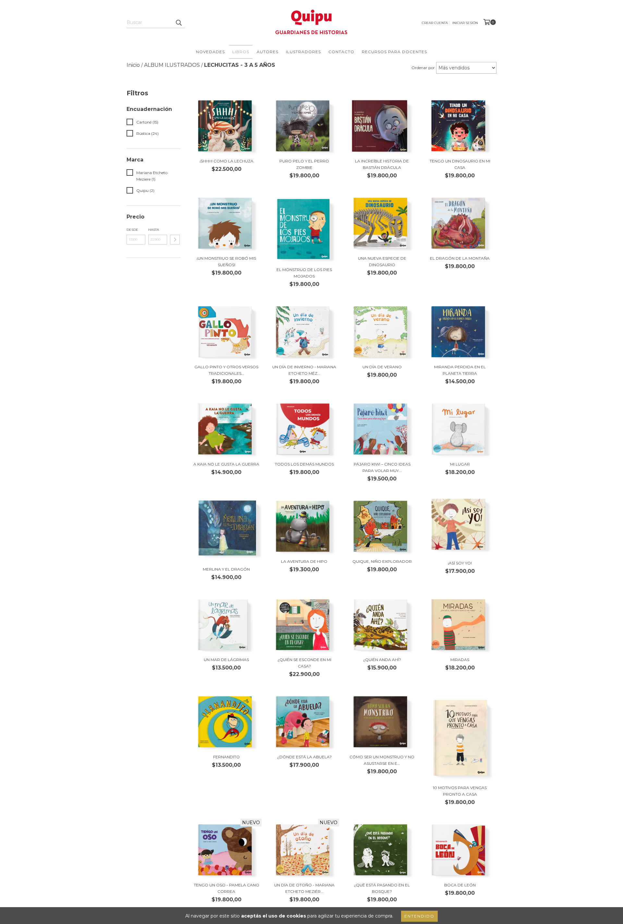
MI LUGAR (460, 464)
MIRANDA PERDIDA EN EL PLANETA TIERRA (460, 370)
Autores (267, 51)
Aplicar (175, 239)
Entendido (419, 916)
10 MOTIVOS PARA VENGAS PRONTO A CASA (460, 791)
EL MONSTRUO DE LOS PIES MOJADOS (304, 272)
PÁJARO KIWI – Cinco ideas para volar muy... (382, 467)
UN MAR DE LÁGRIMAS (226, 659)
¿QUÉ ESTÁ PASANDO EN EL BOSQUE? (382, 888)
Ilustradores (303, 51)
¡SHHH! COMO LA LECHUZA (226, 161)
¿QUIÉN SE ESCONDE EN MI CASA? (304, 663)
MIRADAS (459, 659)
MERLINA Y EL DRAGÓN (226, 569)
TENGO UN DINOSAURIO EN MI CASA (460, 164)
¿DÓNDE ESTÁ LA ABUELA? (304, 756)
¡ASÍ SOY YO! (460, 563)
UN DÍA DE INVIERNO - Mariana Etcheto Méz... (304, 370)
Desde (132, 230)
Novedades (210, 51)
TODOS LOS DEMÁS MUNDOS (304, 464)
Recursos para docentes (394, 51)
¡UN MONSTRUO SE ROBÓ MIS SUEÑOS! (226, 261)
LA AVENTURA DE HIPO (304, 561)
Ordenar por (423, 67)
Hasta (153, 230)
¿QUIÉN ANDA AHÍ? (382, 659)
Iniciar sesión (465, 23)
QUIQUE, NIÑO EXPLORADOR (382, 561)
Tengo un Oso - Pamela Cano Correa (226, 888)
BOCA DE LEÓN (460, 885)
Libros (240, 51)
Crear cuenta (435, 23)
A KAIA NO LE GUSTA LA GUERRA (226, 464)
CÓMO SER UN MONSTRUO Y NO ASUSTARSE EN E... (381, 760)
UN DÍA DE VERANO (382, 366)
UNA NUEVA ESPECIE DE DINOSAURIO (382, 261)
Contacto (341, 51)
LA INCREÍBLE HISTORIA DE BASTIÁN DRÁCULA (382, 164)
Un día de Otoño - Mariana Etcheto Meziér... (304, 888)
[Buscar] (178, 22)
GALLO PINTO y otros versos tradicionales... (226, 370)
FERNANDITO (226, 756)
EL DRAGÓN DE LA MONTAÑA (460, 258)
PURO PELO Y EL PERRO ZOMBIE (304, 164)
